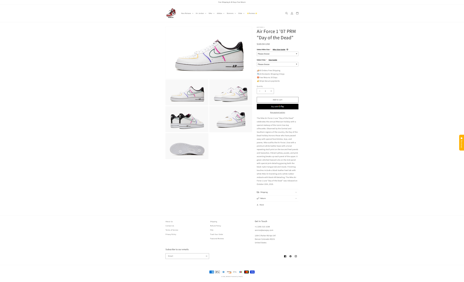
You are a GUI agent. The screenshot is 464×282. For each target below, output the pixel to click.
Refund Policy (215, 226)
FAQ (211, 230)
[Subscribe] (206, 256)
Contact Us (170, 226)
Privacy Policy (171, 234)
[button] (187, 13)
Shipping (213, 221)
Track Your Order (216, 234)
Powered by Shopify (237, 276)
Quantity (260, 86)
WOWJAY (228, 276)
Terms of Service (172, 230)
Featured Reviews (217, 238)
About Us (169, 221)
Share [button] (262, 205)
